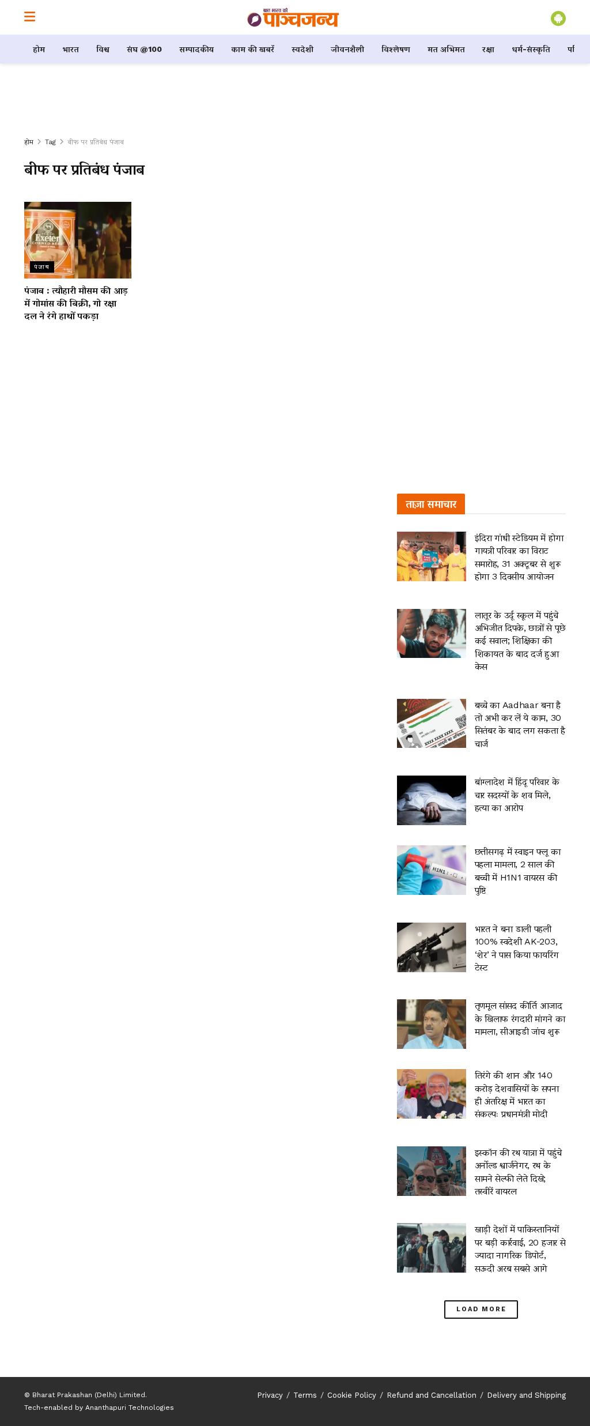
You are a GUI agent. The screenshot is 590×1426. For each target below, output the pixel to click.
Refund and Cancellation (431, 1395)
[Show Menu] (29, 17)
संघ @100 (144, 49)
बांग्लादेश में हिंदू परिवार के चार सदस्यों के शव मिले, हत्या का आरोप (517, 794)
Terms (305, 1395)
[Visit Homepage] (293, 17)
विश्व (102, 49)
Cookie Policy (351, 1395)
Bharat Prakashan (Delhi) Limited (88, 1395)
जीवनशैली (347, 49)
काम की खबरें (252, 49)
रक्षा (488, 49)
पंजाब (42, 267)
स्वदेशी (302, 49)
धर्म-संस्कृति (531, 49)
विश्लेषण (395, 49)
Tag (50, 142)
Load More (481, 1309)
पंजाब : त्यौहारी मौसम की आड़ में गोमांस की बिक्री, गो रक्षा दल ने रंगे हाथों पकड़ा (76, 303)
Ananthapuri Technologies (129, 1408)
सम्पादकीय (196, 49)
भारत (70, 49)
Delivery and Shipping (526, 1395)
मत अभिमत (446, 49)
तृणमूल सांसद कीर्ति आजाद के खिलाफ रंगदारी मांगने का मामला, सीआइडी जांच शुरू (520, 1018)
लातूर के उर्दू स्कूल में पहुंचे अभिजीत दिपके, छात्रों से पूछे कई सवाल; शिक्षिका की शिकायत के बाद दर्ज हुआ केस (520, 640)
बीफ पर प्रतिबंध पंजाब (95, 142)
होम (39, 49)
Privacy (270, 1395)
